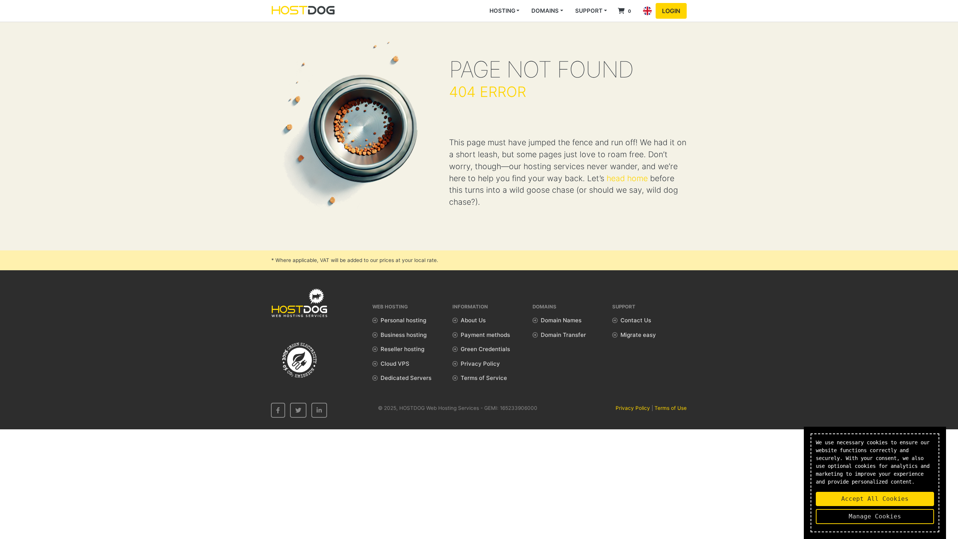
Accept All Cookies (875, 498)
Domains (545, 10)
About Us (473, 320)
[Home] (303, 10)
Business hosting (404, 334)
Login (671, 11)
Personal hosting (403, 320)
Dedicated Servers (406, 377)
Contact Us (635, 320)
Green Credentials (485, 349)
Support (588, 10)
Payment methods (485, 334)
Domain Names (561, 320)
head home (627, 178)
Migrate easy (638, 334)
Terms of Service (484, 377)
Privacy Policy (480, 363)
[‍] (278, 410)
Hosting (502, 10)
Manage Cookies (875, 516)
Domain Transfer (563, 334)
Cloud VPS (395, 363)
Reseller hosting (402, 349)
